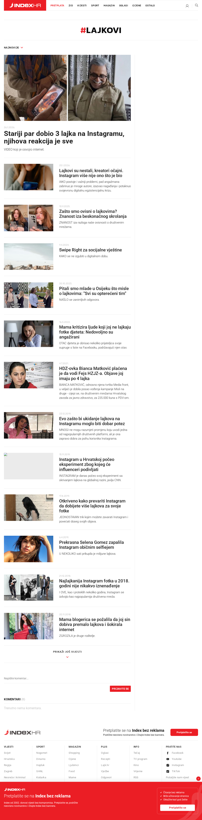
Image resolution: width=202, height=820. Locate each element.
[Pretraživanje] (195, 6)
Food (72, 771)
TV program (140, 758)
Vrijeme (138, 771)
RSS (136, 777)
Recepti (105, 758)
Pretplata (57, 5)
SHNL (39, 771)
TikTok (176, 771)
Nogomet (41, 752)
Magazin (75, 746)
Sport (95, 5)
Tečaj (137, 752)
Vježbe (105, 771)
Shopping (74, 752)
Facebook (177, 752)
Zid (71, 5)
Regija (7, 765)
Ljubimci (74, 765)
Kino (136, 765)
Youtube (177, 758)
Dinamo (40, 758)
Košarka (41, 777)
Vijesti (82, 5)
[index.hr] (25, 5)
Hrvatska (9, 758)
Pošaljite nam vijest (177, 777)
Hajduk (40, 765)
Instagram (178, 765)
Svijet (7, 752)
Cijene (136, 5)
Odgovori (106, 777)
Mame (72, 777)
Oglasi (123, 5)
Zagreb (8, 771)
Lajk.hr (105, 765)
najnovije (11, 47)
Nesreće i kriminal (14, 777)
